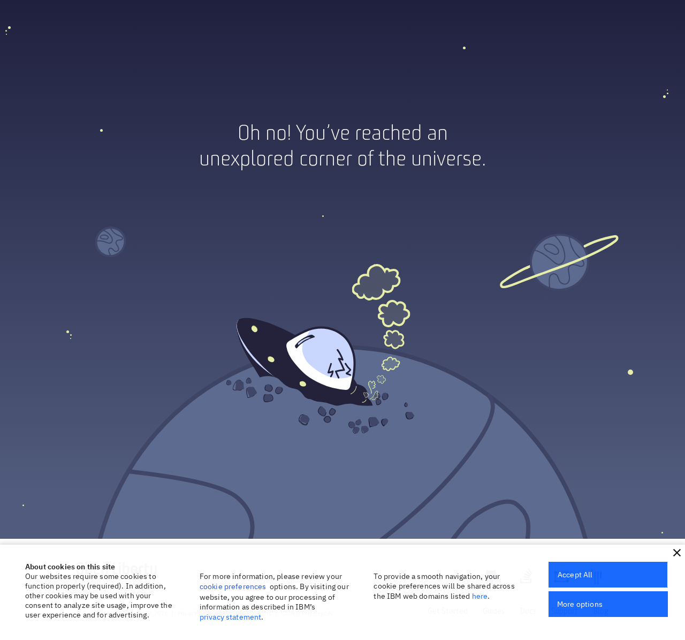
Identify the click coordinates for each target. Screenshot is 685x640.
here (480, 596)
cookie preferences (233, 586)
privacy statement (231, 617)
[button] (677, 552)
